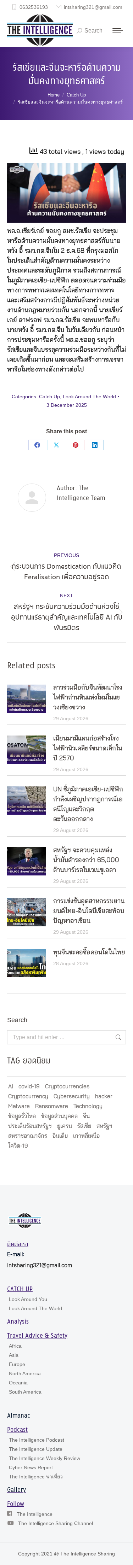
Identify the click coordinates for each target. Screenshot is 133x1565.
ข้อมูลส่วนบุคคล (59, 1116)
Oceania (18, 1382)
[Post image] (26, 699)
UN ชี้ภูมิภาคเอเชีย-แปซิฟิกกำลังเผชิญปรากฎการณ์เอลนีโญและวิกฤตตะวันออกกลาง (88, 804)
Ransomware (51, 1106)
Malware (19, 1106)
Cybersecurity (72, 1096)
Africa (15, 1346)
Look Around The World (89, 396)
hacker (103, 1096)
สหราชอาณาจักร (27, 1136)
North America (25, 1373)
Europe (17, 1364)
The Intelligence (34, 1514)
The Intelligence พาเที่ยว (36, 1476)
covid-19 (29, 1086)
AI (10, 1086)
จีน (86, 1116)
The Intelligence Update (35, 1449)
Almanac (18, 1416)
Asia (13, 1355)
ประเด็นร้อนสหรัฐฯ (30, 1126)
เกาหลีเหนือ (86, 1136)
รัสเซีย (84, 1126)
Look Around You (28, 1299)
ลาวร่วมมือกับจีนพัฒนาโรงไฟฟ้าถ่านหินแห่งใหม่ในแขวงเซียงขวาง (87, 698)
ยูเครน (64, 1126)
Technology (87, 1106)
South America (25, 1392)
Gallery (16, 1490)
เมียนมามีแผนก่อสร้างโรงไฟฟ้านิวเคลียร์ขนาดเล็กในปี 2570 (87, 748)
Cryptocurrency (28, 1096)
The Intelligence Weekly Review (44, 1458)
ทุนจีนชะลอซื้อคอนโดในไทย (89, 952)
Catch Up (49, 396)
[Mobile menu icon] (118, 30)
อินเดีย (60, 1136)
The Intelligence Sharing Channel (55, 1523)
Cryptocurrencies (67, 1086)
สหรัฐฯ (104, 1126)
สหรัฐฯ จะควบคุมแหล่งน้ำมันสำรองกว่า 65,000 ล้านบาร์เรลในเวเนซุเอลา (86, 860)
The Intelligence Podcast (36, 1440)
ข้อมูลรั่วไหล (22, 1116)
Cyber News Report (31, 1467)
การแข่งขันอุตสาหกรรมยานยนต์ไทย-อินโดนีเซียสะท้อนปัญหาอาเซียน (88, 911)
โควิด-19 (18, 1146)
